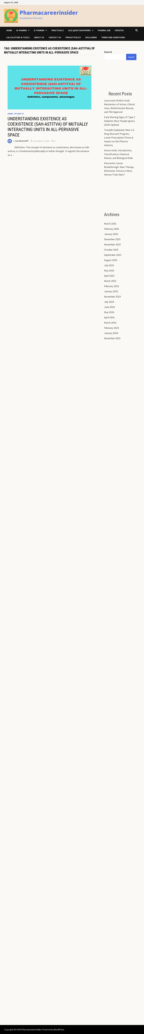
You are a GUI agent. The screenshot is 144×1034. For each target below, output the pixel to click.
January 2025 (111, 291)
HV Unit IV (19, 113)
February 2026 (111, 228)
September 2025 (112, 254)
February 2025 (111, 286)
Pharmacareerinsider (49, 12)
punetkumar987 (22, 141)
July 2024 (109, 301)
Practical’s (57, 30)
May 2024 (109, 312)
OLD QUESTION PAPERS (79, 30)
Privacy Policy (73, 37)
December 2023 (112, 338)
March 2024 (110, 322)
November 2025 (112, 244)
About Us (39, 37)
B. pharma (21, 30)
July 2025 (109, 265)
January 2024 (111, 333)
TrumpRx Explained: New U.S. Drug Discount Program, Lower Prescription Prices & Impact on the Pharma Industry (119, 137)
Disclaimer (91, 37)
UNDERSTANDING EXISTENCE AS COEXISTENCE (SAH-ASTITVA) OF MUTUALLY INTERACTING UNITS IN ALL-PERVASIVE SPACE (48, 127)
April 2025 (109, 275)
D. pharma (39, 30)
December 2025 (112, 239)
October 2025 (111, 249)
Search (108, 52)
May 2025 (109, 270)
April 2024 (109, 317)
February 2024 (111, 327)
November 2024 (112, 296)
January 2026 (111, 234)
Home (9, 30)
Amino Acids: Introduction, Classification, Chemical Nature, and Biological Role (118, 154)
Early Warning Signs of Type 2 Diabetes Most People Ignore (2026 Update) (119, 120)
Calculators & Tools (18, 37)
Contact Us (55, 37)
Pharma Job (104, 30)
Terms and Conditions (113, 37)
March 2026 (110, 223)
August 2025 (110, 260)
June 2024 (109, 307)
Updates (119, 30)
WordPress (59, 1029)
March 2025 (110, 281)
